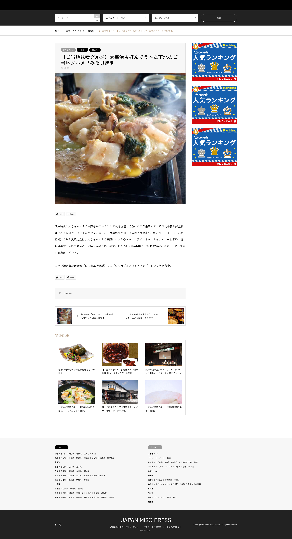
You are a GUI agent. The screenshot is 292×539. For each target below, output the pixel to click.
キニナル (151, 462)
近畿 (56, 493)
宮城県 (63, 475)
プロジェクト (159, 497)
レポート (161, 458)
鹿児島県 (111, 458)
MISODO (159, 480)
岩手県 (79, 475)
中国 (56, 453)
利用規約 (157, 526)
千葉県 (63, 497)
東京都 (79, 497)
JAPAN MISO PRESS (146, 520)
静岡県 (86, 480)
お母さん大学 (145, 530)
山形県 (71, 475)
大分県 (71, 458)
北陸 (56, 466)
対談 (169, 497)
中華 (176, 466)
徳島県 (63, 471)
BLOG (220, 5)
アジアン (159, 466)
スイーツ (168, 466)
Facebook (56, 524)
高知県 (86, 471)
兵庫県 (71, 493)
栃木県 (86, 497)
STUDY (189, 5)
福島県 (86, 475)
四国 (56, 471)
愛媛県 (71, 471)
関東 (56, 497)
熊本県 (86, 458)
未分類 (150, 493)
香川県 (79, 471)
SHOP (234, 5)
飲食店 (150, 501)
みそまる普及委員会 (171, 526)
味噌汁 (183, 466)
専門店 (150, 488)
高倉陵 (177, 480)
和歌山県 (79, 493)
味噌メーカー (153, 471)
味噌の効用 (173, 484)
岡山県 (71, 453)
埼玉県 (71, 497)
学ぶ (149, 484)
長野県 (80, 488)
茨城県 (112, 497)
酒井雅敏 (168, 480)
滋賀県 (104, 493)
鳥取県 (94, 453)
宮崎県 (79, 458)
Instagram (60, 524)
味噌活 (150, 480)
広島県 (86, 453)
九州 (56, 458)
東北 (82, 49)
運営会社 (114, 526)
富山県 (63, 466)
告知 (169, 458)
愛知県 (79, 480)
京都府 (63, 493)
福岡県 (94, 458)
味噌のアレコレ (160, 484)
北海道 (57, 462)
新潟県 (73, 488)
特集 (149, 497)
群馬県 (104, 497)
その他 (160, 462)
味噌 (167, 462)
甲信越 (57, 488)
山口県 (63, 453)
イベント (151, 458)
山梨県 (65, 488)
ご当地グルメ (68, 49)
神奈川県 (95, 497)
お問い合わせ (125, 526)
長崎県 (102, 458)
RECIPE (205, 5)
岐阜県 (71, 480)
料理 (175, 497)
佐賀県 (63, 458)
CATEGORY (158, 5)
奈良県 (96, 493)
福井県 (79, 466)
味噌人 (150, 475)
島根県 (79, 453)
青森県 (95, 49)
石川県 (71, 466)
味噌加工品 (187, 462)
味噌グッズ (175, 462)
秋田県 (94, 475)
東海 (56, 480)
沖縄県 (57, 484)
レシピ (150, 466)
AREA (175, 5)
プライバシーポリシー (142, 526)
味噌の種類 (196, 484)
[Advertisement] (214, 241)
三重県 (63, 480)
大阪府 (88, 493)
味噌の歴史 (184, 484)
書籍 (196, 462)
